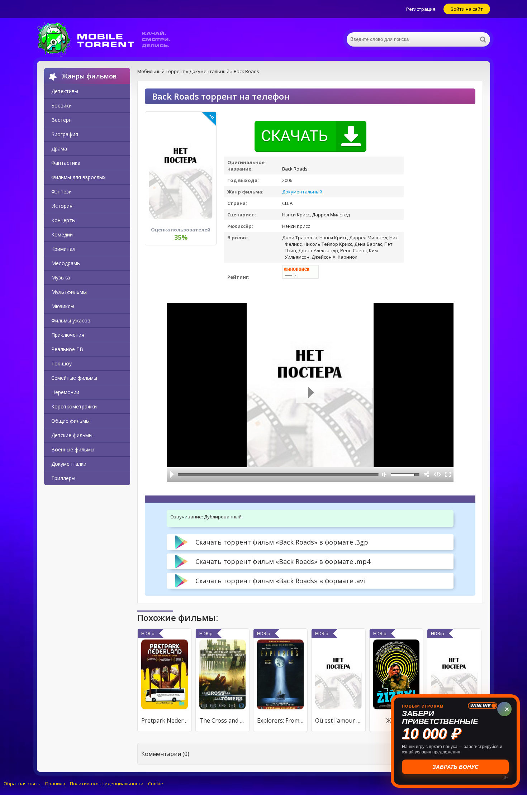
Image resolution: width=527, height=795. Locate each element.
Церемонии (65, 392)
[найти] (483, 39)
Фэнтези (61, 191)
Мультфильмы (69, 291)
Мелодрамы (66, 263)
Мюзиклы (62, 306)
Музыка (60, 277)
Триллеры (63, 478)
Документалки (68, 463)
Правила (55, 783)
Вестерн (61, 119)
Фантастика (65, 162)
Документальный (302, 191)
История (61, 205)
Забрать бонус (455, 767)
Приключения (67, 334)
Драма (59, 148)
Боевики (61, 105)
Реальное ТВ (67, 349)
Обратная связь (22, 783)
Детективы (64, 91)
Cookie (155, 783)
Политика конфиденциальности (106, 783)
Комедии (62, 234)
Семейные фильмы (74, 377)
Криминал (63, 248)
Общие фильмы (70, 420)
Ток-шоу (61, 363)
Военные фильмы (72, 449)
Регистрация (420, 9)
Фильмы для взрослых (78, 177)
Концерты (63, 220)
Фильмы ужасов (70, 320)
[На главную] (108, 39)
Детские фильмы (71, 435)
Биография (64, 134)
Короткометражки (74, 406)
